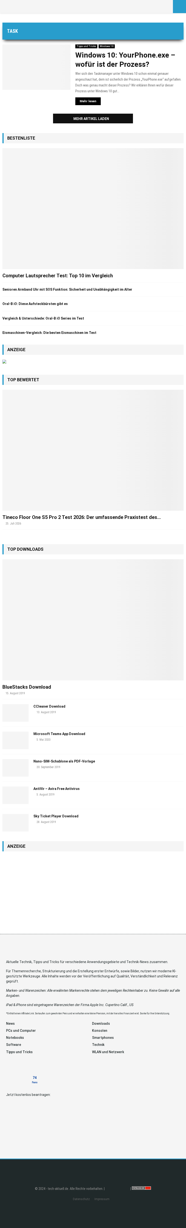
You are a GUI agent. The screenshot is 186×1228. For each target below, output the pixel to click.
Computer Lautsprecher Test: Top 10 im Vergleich (57, 276)
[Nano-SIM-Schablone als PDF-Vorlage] (15, 768)
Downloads (101, 1023)
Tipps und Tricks (86, 46)
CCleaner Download (49, 706)
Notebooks (15, 1038)
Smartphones (103, 1038)
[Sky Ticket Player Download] (15, 822)
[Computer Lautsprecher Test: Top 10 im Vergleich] (93, 208)
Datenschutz (81, 1199)
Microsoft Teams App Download (59, 734)
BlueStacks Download (26, 687)
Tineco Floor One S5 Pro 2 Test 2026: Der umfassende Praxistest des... (81, 517)
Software (13, 1045)
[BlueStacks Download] (93, 619)
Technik (98, 1045)
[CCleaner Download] (15, 713)
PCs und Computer (21, 1031)
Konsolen (99, 1031)
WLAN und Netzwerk (108, 1052)
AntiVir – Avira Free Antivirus (56, 789)
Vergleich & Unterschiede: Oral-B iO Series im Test (43, 318)
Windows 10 (107, 46)
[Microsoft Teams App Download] (15, 740)
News (10, 1023)
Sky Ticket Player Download (55, 816)
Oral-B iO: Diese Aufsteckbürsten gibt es (35, 304)
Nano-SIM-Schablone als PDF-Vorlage (64, 761)
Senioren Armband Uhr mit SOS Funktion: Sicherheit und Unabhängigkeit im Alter (67, 289)
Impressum (101, 1199)
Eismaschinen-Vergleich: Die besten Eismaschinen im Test (49, 333)
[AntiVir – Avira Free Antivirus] (15, 795)
